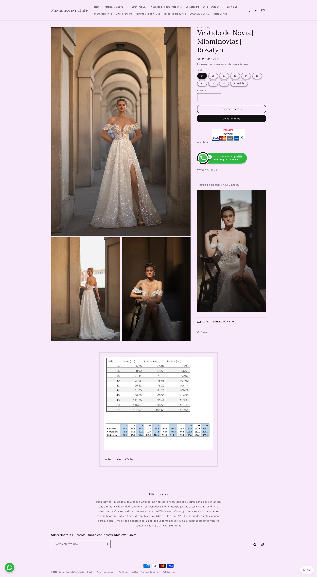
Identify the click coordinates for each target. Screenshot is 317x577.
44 (246, 75)
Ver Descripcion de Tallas (119, 459)
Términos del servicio (150, 572)
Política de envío (170, 572)
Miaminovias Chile (66, 572)
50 (213, 83)
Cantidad (201, 90)
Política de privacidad (128, 572)
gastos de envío (208, 64)
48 (202, 83)
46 (257, 75)
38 (224, 75)
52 (224, 83)
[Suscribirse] (106, 544)
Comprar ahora (232, 118)
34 (202, 75)
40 (235, 75)
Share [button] (204, 332)
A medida (239, 83)
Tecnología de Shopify (83, 572)
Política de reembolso (106, 572)
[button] (115, 6)
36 (213, 75)
